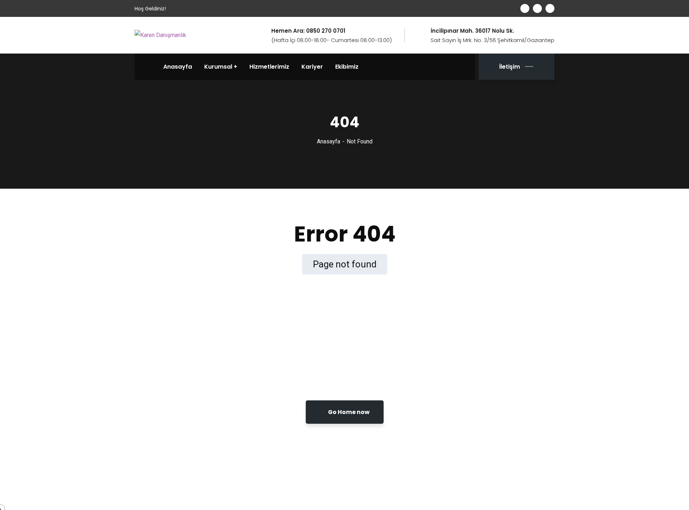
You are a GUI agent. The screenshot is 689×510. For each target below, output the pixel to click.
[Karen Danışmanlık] (160, 35)
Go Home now (348, 412)
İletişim (509, 67)
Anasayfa (328, 141)
